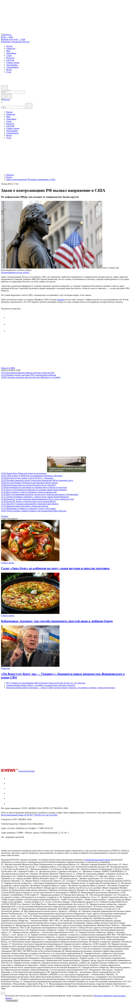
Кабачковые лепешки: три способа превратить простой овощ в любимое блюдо (57, 621)
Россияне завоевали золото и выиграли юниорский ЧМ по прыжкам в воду (37, 480)
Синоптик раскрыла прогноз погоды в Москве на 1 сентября (30, 377)
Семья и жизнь (7, 563)
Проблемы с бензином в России (15, 42)
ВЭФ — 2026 (7, 37)
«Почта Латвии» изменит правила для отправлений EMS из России (33, 511)
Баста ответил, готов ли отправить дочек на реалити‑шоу (29, 492)
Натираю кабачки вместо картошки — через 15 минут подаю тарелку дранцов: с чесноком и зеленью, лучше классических (60, 687)
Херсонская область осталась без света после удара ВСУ (28, 485)
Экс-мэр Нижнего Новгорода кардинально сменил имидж (29, 483)
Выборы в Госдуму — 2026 (13, 39)
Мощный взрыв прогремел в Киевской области (24, 506)
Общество (5, 668)
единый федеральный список (97, 860)
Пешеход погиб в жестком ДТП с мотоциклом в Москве (28, 375)
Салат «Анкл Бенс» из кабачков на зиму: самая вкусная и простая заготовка (55, 568)
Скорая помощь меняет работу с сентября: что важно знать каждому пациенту (40, 685)
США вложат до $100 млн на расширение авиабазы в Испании (31, 476)
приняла (61, 299)
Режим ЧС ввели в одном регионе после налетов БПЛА (28, 501)
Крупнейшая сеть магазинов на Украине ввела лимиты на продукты (34, 487)
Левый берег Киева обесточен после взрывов (23, 473)
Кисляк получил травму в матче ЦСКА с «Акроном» (27, 478)
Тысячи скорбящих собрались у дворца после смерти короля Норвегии (35, 497)
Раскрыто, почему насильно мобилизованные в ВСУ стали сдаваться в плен (37, 499)
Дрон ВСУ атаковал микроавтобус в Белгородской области (30, 504)
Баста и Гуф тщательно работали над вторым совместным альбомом (33, 490)
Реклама (31, 771)
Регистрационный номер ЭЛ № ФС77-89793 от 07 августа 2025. (29, 815)
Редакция (22, 771)
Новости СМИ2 (8, 368)
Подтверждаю (11, 1001)
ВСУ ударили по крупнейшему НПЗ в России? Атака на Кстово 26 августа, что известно (45, 683)
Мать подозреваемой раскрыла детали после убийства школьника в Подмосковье (39, 494)
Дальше (4, 516)
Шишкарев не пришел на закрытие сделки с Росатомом (28, 508)
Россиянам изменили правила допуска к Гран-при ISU (28, 373)
